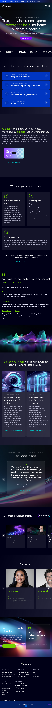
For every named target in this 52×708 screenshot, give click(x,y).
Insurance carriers (7, 672)
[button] (3, 479)
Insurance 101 (36, 676)
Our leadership (6, 688)
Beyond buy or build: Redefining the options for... (14, 542)
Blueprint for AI (22, 676)
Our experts (5, 686)
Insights (34, 672)
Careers (4, 690)
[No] (49, 704)
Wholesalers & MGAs (7, 676)
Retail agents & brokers (8, 674)
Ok (26, 706)
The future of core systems (34, 541)
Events (34, 674)
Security (4, 694)
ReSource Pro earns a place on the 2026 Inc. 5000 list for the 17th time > (21, 1)
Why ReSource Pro (7, 683)
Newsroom (5, 692)
